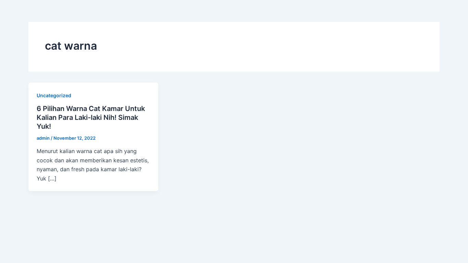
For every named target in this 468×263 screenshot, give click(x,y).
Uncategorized (54, 95)
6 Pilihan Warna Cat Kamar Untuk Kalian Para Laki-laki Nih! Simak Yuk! (91, 117)
